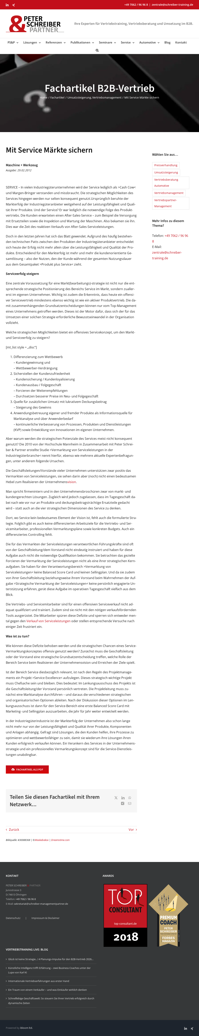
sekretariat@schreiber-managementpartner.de (41, 903)
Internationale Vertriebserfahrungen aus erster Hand (38, 981)
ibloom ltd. (26, 1028)
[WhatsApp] (130, 798)
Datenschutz (13, 918)
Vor (131, 829)
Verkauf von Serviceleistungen (48, 621)
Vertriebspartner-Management (165, 203)
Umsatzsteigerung (166, 172)
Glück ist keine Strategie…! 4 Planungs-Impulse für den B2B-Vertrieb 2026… (50, 959)
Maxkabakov (42, 840)
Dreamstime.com (60, 840)
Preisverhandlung (165, 165)
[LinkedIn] (123, 798)
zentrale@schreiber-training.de (172, 4)
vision (71, 482)
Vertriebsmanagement (168, 193)
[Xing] (122, 803)
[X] (116, 798)
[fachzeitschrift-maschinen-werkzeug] (122, 162)
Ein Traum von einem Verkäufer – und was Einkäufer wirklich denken (47, 990)
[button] (97, 50)
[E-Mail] (129, 803)
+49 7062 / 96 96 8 (26, 899)
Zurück (14, 829)
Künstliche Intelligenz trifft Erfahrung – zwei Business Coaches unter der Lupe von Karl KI (49, 970)
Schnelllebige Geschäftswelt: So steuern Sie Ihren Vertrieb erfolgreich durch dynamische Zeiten (51, 1001)
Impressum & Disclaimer (45, 918)
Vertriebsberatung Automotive (166, 182)
